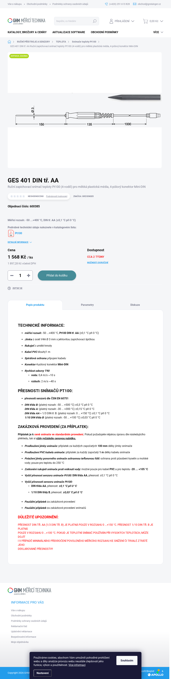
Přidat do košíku (56, 275)
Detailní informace (18, 242)
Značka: (83, 196)
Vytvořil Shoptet (146, 671)
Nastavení (43, 673)
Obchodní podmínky (37, 4)
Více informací (77, 665)
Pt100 (18, 233)
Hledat (94, 21)
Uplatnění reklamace (21, 631)
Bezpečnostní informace (23, 636)
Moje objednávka (20, 642)
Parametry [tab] (87, 304)
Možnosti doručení (97, 262)
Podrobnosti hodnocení (56, 196)
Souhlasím (127, 660)
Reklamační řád (19, 626)
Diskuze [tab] (135, 304)
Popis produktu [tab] (35, 304)
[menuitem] (28, 32)
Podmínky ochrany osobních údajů (70, 4)
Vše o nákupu (15, 4)
